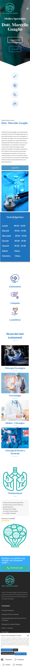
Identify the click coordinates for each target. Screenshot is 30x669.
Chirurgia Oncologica (8, 610)
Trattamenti (15, 39)
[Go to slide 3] (16, 523)
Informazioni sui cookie (7, 653)
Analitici (8, 664)
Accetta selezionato (7, 650)
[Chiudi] (28, 635)
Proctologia (5, 632)
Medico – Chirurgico (7, 628)
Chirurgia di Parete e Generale (10, 614)
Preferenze (21, 659)
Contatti (15, 49)
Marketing (19, 664)
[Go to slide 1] (13, 523)
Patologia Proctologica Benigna (11, 624)
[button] (27, 8)
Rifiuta (15, 650)
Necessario (9, 659)
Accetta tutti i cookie (21, 653)
